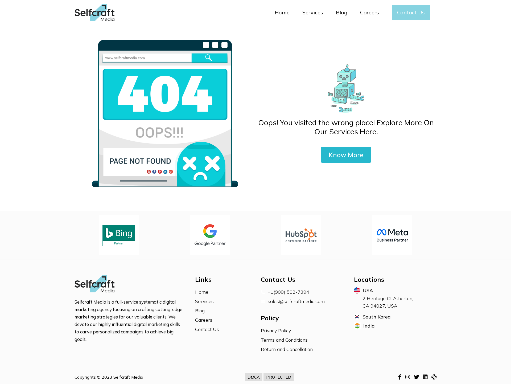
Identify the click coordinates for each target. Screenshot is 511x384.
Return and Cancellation (287, 349)
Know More (346, 155)
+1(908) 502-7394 (288, 292)
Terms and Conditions (284, 340)
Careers (369, 12)
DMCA (254, 377)
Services (312, 12)
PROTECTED (278, 377)
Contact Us (411, 12)
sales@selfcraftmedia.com (296, 301)
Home (282, 12)
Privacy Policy (276, 331)
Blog (341, 12)
